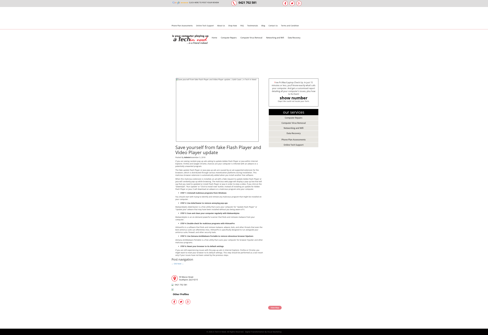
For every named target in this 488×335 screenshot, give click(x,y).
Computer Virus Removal (251, 37)
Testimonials (252, 25)
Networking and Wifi (275, 37)
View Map (275, 307)
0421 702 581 (181, 284)
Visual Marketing (274, 332)
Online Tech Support (205, 25)
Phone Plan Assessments (182, 25)
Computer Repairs (229, 37)
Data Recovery (294, 37)
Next (180, 263)
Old (174, 263)
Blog (263, 25)
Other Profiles (181, 294)
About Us (221, 25)
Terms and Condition (290, 25)
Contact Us (273, 25)
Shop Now (232, 25)
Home (214, 37)
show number (294, 97)
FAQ (242, 25)
